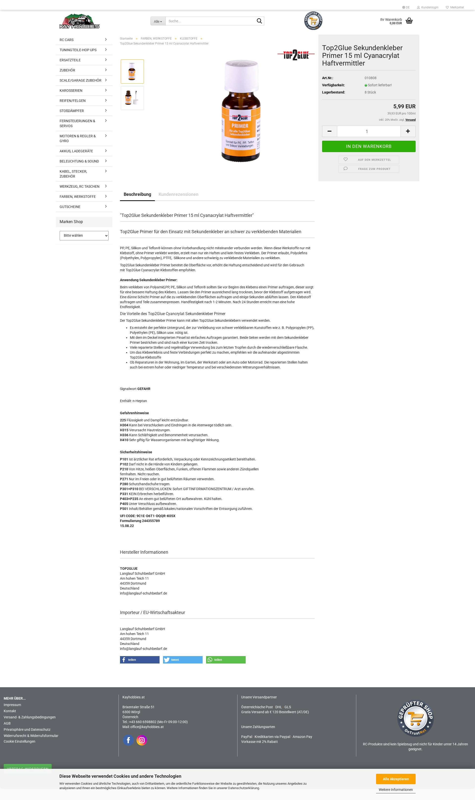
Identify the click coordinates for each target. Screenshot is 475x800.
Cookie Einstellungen (19, 741)
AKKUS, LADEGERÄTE (76, 151)
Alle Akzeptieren (396, 779)
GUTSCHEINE (70, 207)
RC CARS (66, 40)
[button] (406, 7)
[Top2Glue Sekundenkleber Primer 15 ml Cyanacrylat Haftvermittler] (244, 111)
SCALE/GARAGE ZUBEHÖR (80, 80)
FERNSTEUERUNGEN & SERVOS (77, 123)
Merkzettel (456, 7)
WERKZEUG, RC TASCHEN (79, 186)
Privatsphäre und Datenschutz (27, 729)
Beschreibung (137, 194)
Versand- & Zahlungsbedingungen (30, 717)
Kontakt (10, 711)
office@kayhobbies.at (147, 727)
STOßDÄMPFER (72, 111)
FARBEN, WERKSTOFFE (78, 197)
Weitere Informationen (396, 790)
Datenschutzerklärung (243, 788)
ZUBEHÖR (67, 70)
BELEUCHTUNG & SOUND (79, 161)
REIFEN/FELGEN (73, 101)
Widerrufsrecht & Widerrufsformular (31, 736)
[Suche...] (259, 21)
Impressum (12, 705)
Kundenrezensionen (178, 194)
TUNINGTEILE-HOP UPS (78, 50)
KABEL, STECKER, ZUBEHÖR (73, 173)
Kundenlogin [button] (429, 7)
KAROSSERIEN (71, 90)
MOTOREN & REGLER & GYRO (78, 138)
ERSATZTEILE (70, 60)
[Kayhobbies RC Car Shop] (101, 21)
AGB (7, 723)
